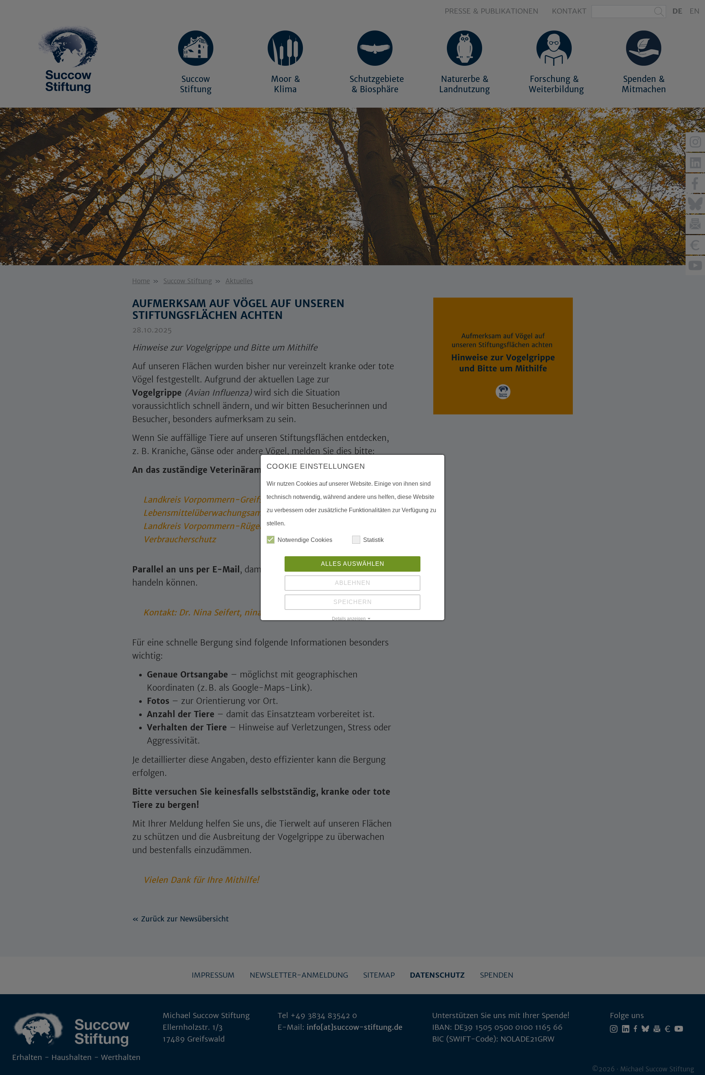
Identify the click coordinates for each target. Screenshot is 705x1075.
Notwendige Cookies (305, 540)
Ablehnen (352, 583)
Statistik (373, 540)
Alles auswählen (352, 564)
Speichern (352, 602)
